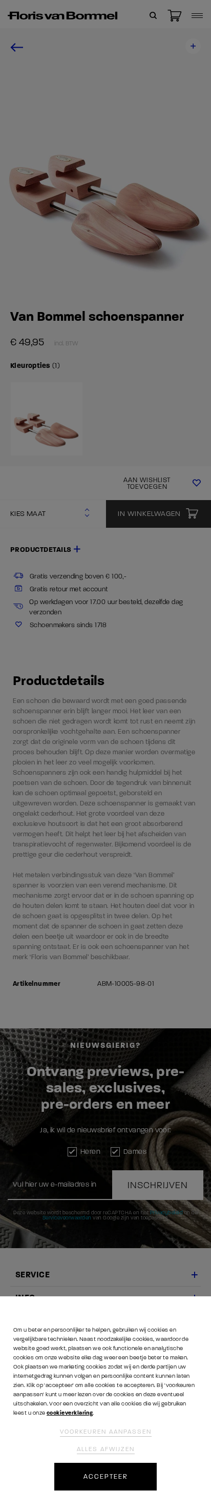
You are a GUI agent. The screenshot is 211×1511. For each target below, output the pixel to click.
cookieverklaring (70, 1413)
